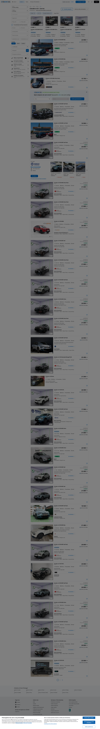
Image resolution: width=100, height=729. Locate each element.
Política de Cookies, (19, 722)
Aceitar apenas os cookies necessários (89, 722)
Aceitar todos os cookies (89, 717)
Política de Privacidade (27, 722)
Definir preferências (89, 726)
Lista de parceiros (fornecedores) (50, 723)
